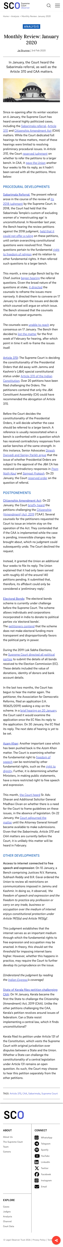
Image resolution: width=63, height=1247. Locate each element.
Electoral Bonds (13, 599)
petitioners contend (22, 626)
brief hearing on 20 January (38, 710)
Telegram (45, 1143)
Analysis (15, 16)
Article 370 (10, 358)
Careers (7, 1151)
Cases (6, 1206)
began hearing (30, 278)
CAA (24, 1093)
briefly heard (36, 505)
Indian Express (18, 980)
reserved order (37, 478)
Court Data (8, 1226)
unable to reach (39, 325)
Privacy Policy (39, 1240)
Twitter (44, 1168)
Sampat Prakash (33, 473)
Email (44, 1186)
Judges (7, 1211)
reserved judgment (35, 154)
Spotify (44, 1149)
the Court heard (30, 795)
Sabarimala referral (33, 126)
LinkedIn (45, 1162)
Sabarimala (34, 1093)
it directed (35, 287)
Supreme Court (49, 1093)
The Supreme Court (13, 1141)
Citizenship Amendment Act (33, 131)
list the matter (27, 334)
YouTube (45, 1155)
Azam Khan (10, 743)
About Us (8, 1136)
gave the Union (36, 163)
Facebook (46, 1174)
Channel (7, 1221)
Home (6, 16)
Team (6, 1146)
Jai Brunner (23, 50)
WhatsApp (46, 1137)
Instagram (46, 1180)
